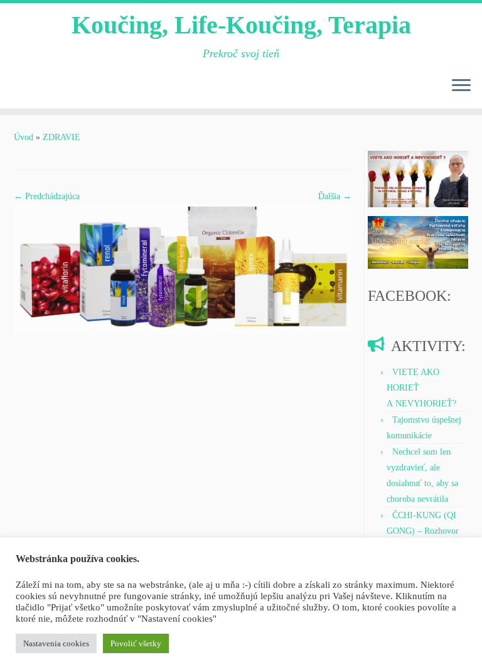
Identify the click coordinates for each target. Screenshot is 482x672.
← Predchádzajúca (47, 196)
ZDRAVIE (61, 137)
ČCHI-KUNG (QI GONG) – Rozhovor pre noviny (423, 531)
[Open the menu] (461, 86)
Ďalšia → (334, 196)
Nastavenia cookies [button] (56, 643)
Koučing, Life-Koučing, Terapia (241, 25)
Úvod (23, 137)
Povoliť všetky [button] (135, 643)
